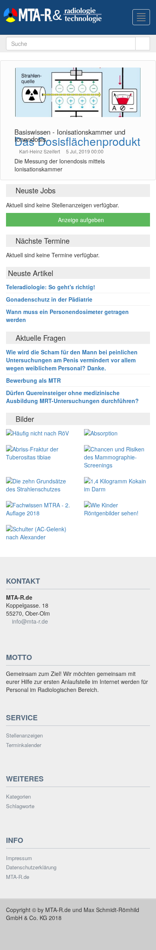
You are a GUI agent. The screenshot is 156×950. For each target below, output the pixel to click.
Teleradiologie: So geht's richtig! (50, 287)
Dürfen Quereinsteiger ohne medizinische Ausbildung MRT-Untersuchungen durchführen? (72, 397)
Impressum (19, 858)
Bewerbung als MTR (33, 380)
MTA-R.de (17, 876)
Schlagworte (20, 806)
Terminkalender (23, 745)
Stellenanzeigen (24, 735)
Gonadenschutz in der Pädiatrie (49, 299)
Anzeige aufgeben (80, 220)
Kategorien (18, 796)
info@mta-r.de (30, 621)
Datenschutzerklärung (31, 867)
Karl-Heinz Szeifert (40, 151)
